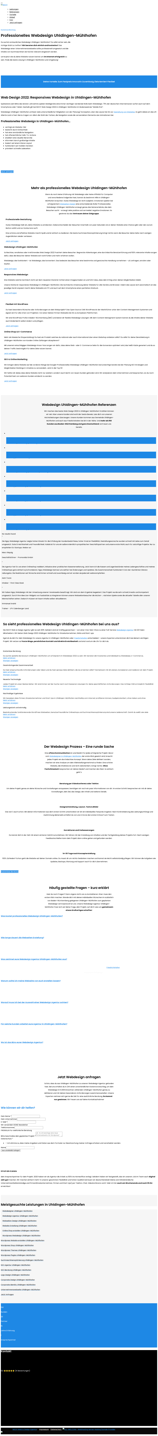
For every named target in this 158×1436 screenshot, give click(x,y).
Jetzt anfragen (15, 22)
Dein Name (6, 1116)
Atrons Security (16, 453)
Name (3, 1147)
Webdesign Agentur (125, 630)
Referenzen (14, 12)
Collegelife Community (21, 467)
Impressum (44, 1429)
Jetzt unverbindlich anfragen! (11, 1150)
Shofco (10, 481)
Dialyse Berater (16, 510)
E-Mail (4, 1122)
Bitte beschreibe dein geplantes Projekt (18, 1136)
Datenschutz (7, 1138)
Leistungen (13, 9)
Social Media (34, 472)
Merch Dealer (15, 438)
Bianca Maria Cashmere (22, 496)
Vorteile (12, 14)
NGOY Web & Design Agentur (25, 1429)
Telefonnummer (8, 1127)
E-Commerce (11, 443)
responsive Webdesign (93, 972)
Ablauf (12, 17)
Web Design (33, 443)
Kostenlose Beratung (9, 871)
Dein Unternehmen (9, 1119)
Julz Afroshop (15, 524)
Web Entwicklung (23, 457)
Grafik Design (22, 443)
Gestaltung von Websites (124, 112)
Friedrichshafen (80, 638)
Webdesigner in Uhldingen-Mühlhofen (65, 756)
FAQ (11, 20)
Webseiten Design (67, 204)
